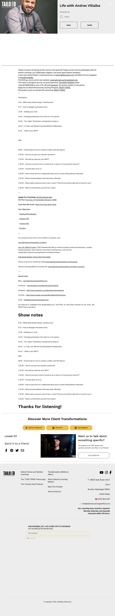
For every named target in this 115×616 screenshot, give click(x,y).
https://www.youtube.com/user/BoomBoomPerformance (46, 295)
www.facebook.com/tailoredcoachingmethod (42, 285)
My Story (23, 228)
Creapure (54, 85)
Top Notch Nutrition (66, 83)
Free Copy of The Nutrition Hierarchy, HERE (41, 200)
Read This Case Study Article (45, 204)
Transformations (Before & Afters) (58, 473)
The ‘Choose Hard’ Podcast (32, 484)
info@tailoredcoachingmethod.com (36, 300)
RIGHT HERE (64, 88)
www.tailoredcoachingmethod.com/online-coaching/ (66, 267)
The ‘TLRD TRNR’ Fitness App (33, 479)
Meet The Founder (55, 487)
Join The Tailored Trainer (27, 247)
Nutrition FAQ (24, 219)
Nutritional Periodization (28, 214)
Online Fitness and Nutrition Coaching (32, 473)
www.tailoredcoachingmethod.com (64, 80)
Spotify (89, 25)
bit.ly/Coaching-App (44, 197)
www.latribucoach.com (65, 75)
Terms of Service (54, 492)
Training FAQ (24, 223)
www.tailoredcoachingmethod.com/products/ (61, 262)
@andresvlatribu (26, 78)
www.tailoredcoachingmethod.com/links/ (32, 242)
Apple (69, 25)
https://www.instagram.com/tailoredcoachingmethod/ (45, 290)
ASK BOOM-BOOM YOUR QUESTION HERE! (34, 257)
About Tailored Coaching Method (58, 480)
